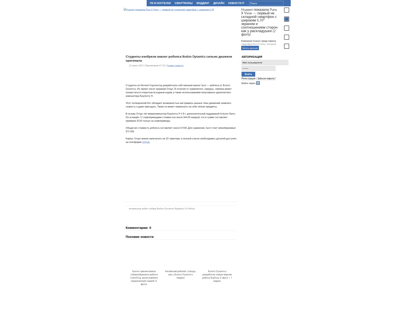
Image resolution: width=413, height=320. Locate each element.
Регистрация (248, 78)
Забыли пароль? (266, 78)
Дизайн (218, 3)
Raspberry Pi (181, 208)
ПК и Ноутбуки (160, 3)
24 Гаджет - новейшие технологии (134, 3)
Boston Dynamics (165, 208)
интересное (135, 208)
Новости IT (236, 3)
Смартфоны (184, 3)
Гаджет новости (175, 65)
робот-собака (149, 208)
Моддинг (202, 3)
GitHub (146, 142)
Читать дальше (250, 48)
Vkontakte (258, 83)
